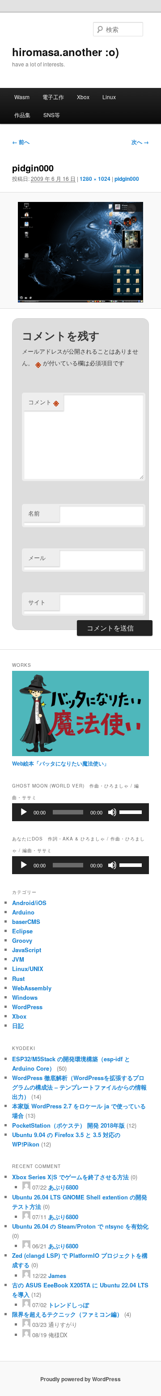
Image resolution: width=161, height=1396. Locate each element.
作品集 (22, 114)
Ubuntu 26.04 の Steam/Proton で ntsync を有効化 (80, 1226)
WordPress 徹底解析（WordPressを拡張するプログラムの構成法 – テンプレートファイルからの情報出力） (79, 1087)
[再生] (23, 812)
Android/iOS (29, 902)
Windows (25, 997)
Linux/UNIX (27, 968)
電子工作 (53, 97)
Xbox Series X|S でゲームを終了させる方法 (70, 1177)
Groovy (22, 940)
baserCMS (26, 921)
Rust (18, 978)
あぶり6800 (63, 1187)
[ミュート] (112, 812)
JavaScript (26, 949)
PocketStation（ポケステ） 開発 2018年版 (68, 1125)
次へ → (140, 142)
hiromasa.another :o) (65, 51)
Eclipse (22, 931)
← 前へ (21, 142)
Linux (109, 97)
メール (37, 557)
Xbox (83, 97)
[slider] (131, 811)
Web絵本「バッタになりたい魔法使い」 (60, 763)
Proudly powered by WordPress (80, 1379)
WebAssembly (31, 988)
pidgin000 (126, 179)
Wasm (22, 97)
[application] (80, 812)
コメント (43, 402)
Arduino (23, 912)
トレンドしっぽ (68, 1304)
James (57, 1275)
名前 (34, 513)
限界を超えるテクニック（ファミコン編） (67, 1314)
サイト (37, 602)
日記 (18, 1025)
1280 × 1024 (95, 179)
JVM (18, 959)
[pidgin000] (80, 252)
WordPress (27, 1006)
